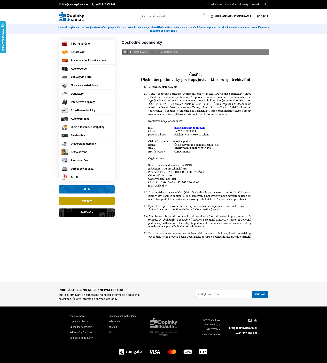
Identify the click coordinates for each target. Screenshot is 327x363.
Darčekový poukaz (82, 168)
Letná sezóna (79, 152)
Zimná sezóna (79, 160)
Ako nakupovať (214, 4)
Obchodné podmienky (236, 4)
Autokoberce (79, 68)
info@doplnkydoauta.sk (243, 327)
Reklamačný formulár (80, 332)
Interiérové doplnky (83, 102)
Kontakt (256, 4)
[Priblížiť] (157, 52)
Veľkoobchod (115, 321)
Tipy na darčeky (80, 43)
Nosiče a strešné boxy (84, 85)
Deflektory (77, 93)
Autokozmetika (80, 118)
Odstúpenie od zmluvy (81, 337)
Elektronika (78, 135)
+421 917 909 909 (247, 333)
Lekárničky (77, 52)
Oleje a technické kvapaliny (87, 127)
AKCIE (75, 177)
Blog (266, 4)
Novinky (87, 201)
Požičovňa (86, 212)
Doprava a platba (78, 321)
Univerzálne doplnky (83, 143)
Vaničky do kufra (81, 77)
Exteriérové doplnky (83, 110)
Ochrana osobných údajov (122, 316)
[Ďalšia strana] (130, 52)
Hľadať (201, 16)
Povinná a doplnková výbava (88, 60)
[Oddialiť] (152, 52)
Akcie (86, 189)
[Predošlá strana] (125, 52)
